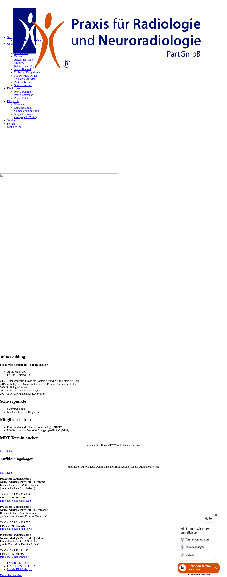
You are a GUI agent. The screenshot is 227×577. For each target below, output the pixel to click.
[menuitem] (117, 93)
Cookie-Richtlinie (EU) (20, 569)
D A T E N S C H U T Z (21, 566)
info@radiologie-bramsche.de (16, 528)
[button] (196, 538)
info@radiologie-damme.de (15, 500)
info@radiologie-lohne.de (14, 556)
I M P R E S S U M (18, 562)
